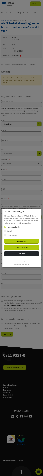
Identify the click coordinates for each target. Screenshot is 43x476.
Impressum (17, 265)
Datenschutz (25, 265)
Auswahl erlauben (22, 247)
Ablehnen (21, 254)
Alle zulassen (21, 241)
